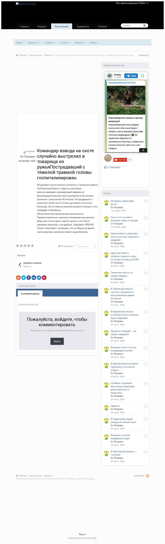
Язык (82, 534)
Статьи (64, 42)
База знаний (61, 26)
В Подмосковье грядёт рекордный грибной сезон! (123, 420)
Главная (24, 26)
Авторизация (67, 245)
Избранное (43, 36)
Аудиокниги (83, 26)
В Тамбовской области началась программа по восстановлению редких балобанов (122, 293)
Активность (121, 30)
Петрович (29, 156)
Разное (93, 42)
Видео (19, 42)
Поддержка (63, 36)
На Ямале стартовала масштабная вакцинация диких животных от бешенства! (122, 387)
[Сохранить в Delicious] (39, 277)
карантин (115, 405)
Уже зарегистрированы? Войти (131, 3)
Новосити (79, 42)
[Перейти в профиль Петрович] (29, 152)
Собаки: (49, 42)
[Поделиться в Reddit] (18, 277)
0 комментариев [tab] (30, 293)
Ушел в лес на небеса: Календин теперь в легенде (124, 219)
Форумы (42, 26)
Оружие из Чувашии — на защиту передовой (123, 332)
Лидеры (24, 36)
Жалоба (21, 255)
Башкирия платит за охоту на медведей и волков (123, 349)
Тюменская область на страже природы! (122, 274)
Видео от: (33, 42)
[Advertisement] (53, 89)
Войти (57, 341)
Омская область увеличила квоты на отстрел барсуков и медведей (125, 236)
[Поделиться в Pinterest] (44, 277)
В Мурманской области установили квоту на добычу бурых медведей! (125, 314)
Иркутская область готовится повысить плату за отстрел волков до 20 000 (125, 256)
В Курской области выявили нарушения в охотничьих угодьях (124, 366)
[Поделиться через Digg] (34, 277)
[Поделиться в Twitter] (23, 277)
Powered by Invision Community (82, 538)
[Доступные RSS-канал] (147, 476)
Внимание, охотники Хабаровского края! (120, 437)
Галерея (102, 26)
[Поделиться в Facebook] (28, 277)
